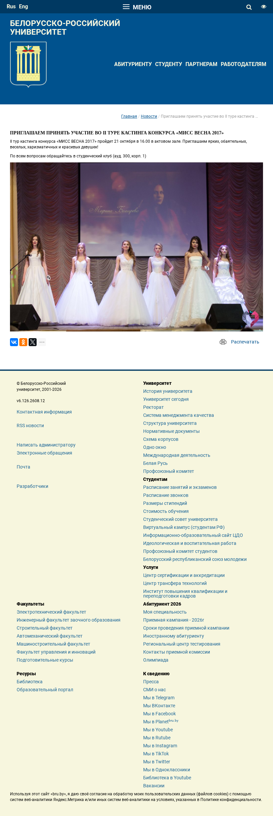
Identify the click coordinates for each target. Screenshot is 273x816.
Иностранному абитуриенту (173, 636)
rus (11, 6)
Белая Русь (155, 463)
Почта (23, 467)
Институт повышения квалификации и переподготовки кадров (185, 593)
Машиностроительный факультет (53, 644)
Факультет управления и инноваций (56, 652)
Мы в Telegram (158, 697)
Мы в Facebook (159, 713)
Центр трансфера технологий (175, 583)
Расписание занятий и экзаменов (180, 487)
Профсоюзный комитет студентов (180, 551)
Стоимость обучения (166, 511)
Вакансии (153, 785)
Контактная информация (44, 412)
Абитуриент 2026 (162, 604)
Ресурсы (26, 673)
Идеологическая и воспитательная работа (189, 543)
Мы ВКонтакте (159, 705)
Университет (157, 383)
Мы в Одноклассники (166, 769)
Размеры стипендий (165, 503)
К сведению (156, 673)
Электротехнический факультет (51, 612)
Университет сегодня (166, 399)
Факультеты (30, 604)
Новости (149, 116)
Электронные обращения (44, 453)
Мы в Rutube (156, 737)
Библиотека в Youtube (167, 777)
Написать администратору (46, 445)
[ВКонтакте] (14, 342)
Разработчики (32, 486)
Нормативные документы (171, 431)
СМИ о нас (154, 689)
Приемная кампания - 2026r (173, 620)
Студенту (168, 64)
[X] (33, 342)
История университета (167, 391)
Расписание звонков (165, 495)
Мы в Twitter (156, 761)
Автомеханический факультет (50, 636)
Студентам (155, 479)
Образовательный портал (45, 689)
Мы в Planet (160, 721)
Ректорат (153, 407)
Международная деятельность (176, 455)
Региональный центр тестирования (181, 644)
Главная (129, 116)
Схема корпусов (160, 439)
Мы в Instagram (160, 745)
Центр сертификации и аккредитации (184, 575)
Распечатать (245, 341)
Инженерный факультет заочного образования (69, 620)
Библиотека (30, 681)
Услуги (150, 567)
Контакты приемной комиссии (176, 652)
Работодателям (243, 64)
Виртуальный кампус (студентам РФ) (184, 527)
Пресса (151, 681)
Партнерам (201, 64)
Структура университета (170, 423)
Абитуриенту (133, 64)
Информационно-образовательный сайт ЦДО (193, 535)
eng (23, 6)
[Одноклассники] (23, 342)
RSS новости (30, 425)
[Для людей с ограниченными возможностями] (263, 6)
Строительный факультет (45, 628)
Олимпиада (155, 660)
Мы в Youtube (158, 729)
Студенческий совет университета (180, 519)
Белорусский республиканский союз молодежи (195, 559)
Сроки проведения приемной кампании (186, 628)
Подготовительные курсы (45, 660)
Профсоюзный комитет (168, 471)
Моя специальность (165, 612)
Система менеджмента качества (178, 415)
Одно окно (154, 447)
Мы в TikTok (156, 753)
